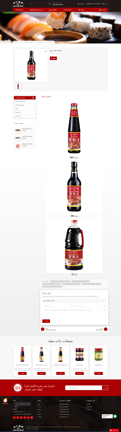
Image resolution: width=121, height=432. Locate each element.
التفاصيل (22, 373)
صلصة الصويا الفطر (64, 406)
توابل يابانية (17, 112)
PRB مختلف (81, 9)
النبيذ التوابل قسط (64, 416)
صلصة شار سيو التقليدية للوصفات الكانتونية (91, 283)
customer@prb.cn (58, 4)
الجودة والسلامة (67, 9)
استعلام (54, 58)
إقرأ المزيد (24, 130)
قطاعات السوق (52, 9)
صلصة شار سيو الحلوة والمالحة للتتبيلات (80, 281)
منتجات (39, 409)
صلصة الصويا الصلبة (26, 128)
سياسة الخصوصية (76, 426)
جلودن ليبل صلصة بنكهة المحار (60, 365)
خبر (38, 411)
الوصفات (88, 404)
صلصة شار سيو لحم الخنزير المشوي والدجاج (52, 286)
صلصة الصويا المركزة (27, 143)
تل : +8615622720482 (20, 411)
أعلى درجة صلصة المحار (41, 365)
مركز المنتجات (19, 9)
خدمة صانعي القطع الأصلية (36, 9)
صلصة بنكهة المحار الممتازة (22, 365)
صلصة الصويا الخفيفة (64, 409)
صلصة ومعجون (40, 42)
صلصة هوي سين (79, 365)
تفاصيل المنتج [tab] (46, 96)
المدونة (39, 414)
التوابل (16, 108)
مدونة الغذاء (88, 409)
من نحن (39, 406)
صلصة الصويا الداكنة (64, 404)
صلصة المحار (18, 116)
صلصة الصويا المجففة (64, 414)
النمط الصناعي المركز (20, 101)
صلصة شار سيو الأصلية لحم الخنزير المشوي (60, 281)
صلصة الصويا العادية (19, 105)
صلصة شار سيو (46, 300)
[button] (110, 361)
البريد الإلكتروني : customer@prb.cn (23, 414)
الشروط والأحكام (67, 426)
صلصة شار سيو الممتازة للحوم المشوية (71, 283)
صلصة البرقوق (98, 365)
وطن (17, 42)
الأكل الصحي (89, 406)
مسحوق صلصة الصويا (27, 136)
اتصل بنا (104, 9)
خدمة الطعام (32, 42)
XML (61, 426)
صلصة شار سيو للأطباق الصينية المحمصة (51, 283)
